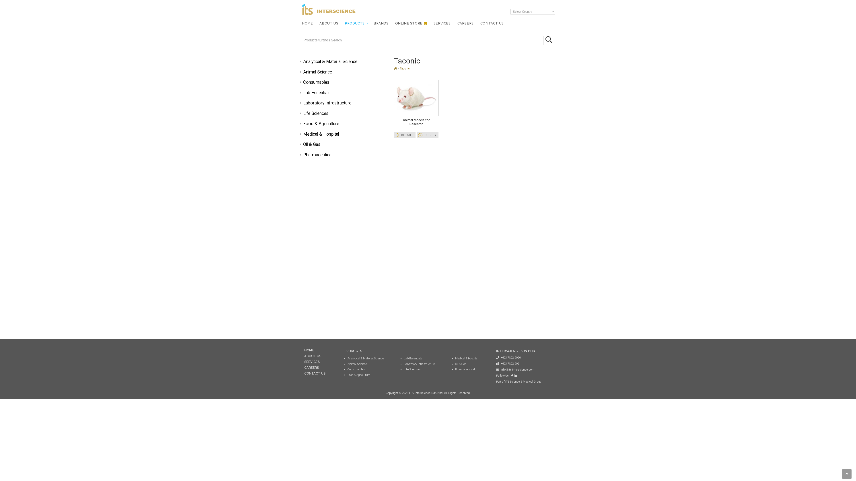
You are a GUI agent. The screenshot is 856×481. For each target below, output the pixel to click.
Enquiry (430, 135)
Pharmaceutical (317, 154)
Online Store (408, 23)
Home (307, 23)
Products (355, 23)
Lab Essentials (317, 92)
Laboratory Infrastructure (327, 103)
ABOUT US (312, 356)
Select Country (522, 11)
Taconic (407, 61)
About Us (328, 23)
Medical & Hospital (321, 134)
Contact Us (492, 23)
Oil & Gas (311, 144)
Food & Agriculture (321, 123)
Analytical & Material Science (330, 61)
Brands (381, 23)
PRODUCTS (353, 351)
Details (407, 135)
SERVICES (312, 362)
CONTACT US (314, 373)
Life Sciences (315, 113)
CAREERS (311, 367)
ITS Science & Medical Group (523, 381)
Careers (465, 23)
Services (442, 23)
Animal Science (317, 72)
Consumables (316, 82)
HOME (309, 350)
